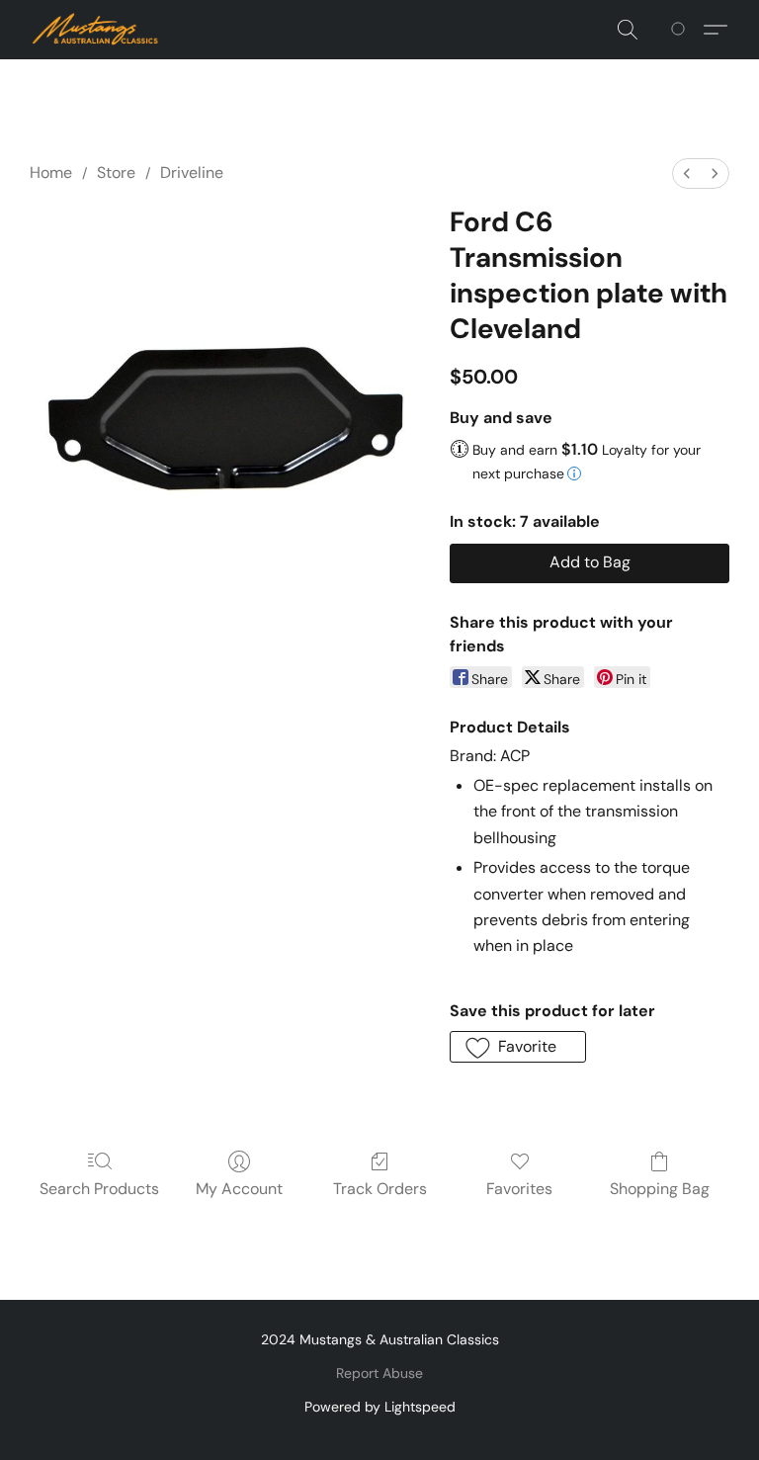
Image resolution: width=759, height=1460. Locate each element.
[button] (96, 29)
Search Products (99, 1188)
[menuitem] (687, 173)
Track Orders (380, 1188)
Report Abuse (379, 1373)
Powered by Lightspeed (380, 1407)
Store (116, 172)
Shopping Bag (660, 1188)
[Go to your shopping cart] (681, 30)
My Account (239, 1188)
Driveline (191, 172)
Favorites (519, 1188)
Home (51, 172)
